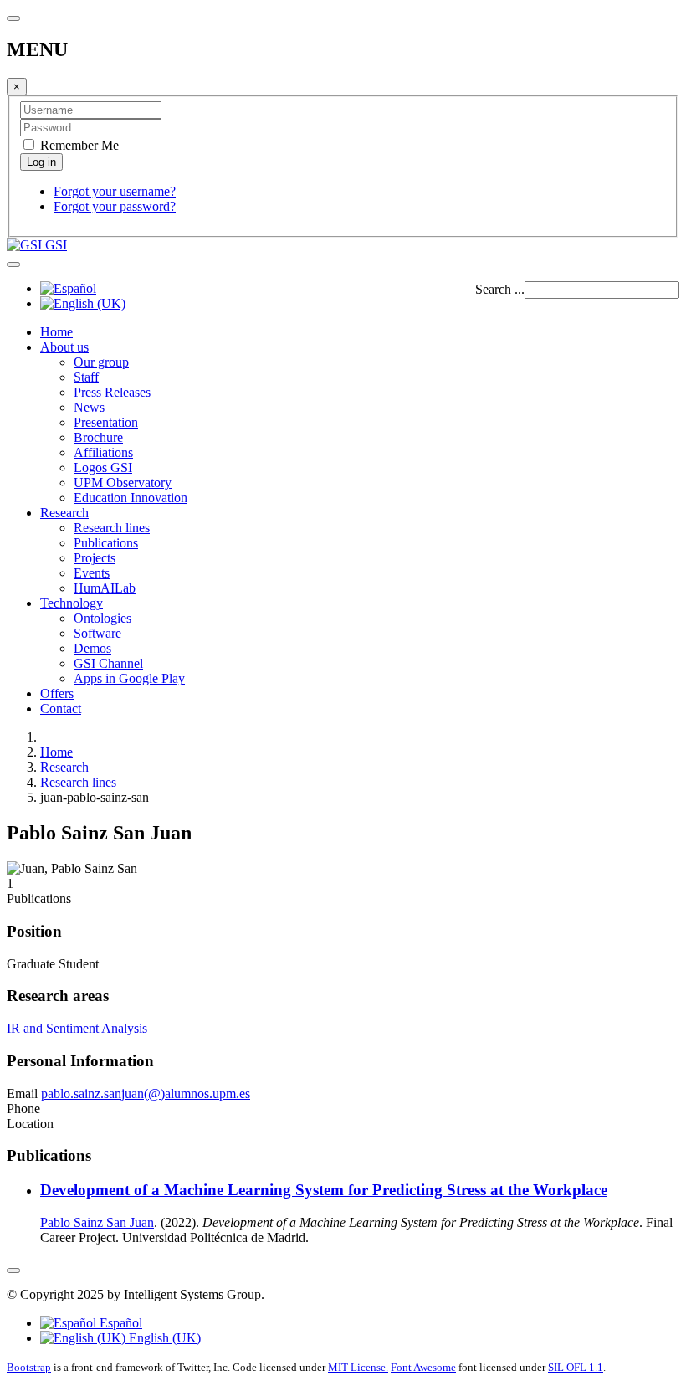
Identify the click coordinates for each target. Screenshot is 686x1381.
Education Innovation (130, 497)
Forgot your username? (115, 191)
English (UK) (163, 1338)
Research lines (112, 528)
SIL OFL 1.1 (575, 1367)
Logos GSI (103, 467)
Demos (92, 648)
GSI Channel (108, 663)
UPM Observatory (123, 482)
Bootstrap (29, 1367)
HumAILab (105, 588)
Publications (106, 543)
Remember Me (78, 145)
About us (64, 347)
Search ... (500, 289)
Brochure (98, 437)
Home (56, 332)
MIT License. (358, 1367)
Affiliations (103, 452)
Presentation (106, 422)
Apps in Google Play (129, 678)
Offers (57, 693)
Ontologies (102, 618)
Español (119, 1323)
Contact (60, 708)
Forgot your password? (115, 206)
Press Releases (112, 392)
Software (97, 633)
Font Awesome (423, 1367)
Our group (101, 362)
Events (92, 573)
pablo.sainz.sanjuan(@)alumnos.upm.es (145, 1093)
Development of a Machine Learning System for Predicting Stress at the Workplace (323, 1190)
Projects (94, 558)
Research (64, 513)
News (89, 407)
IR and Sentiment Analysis (77, 1028)
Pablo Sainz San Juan (97, 1222)
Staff (86, 377)
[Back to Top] (13, 1270)
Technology (71, 603)
